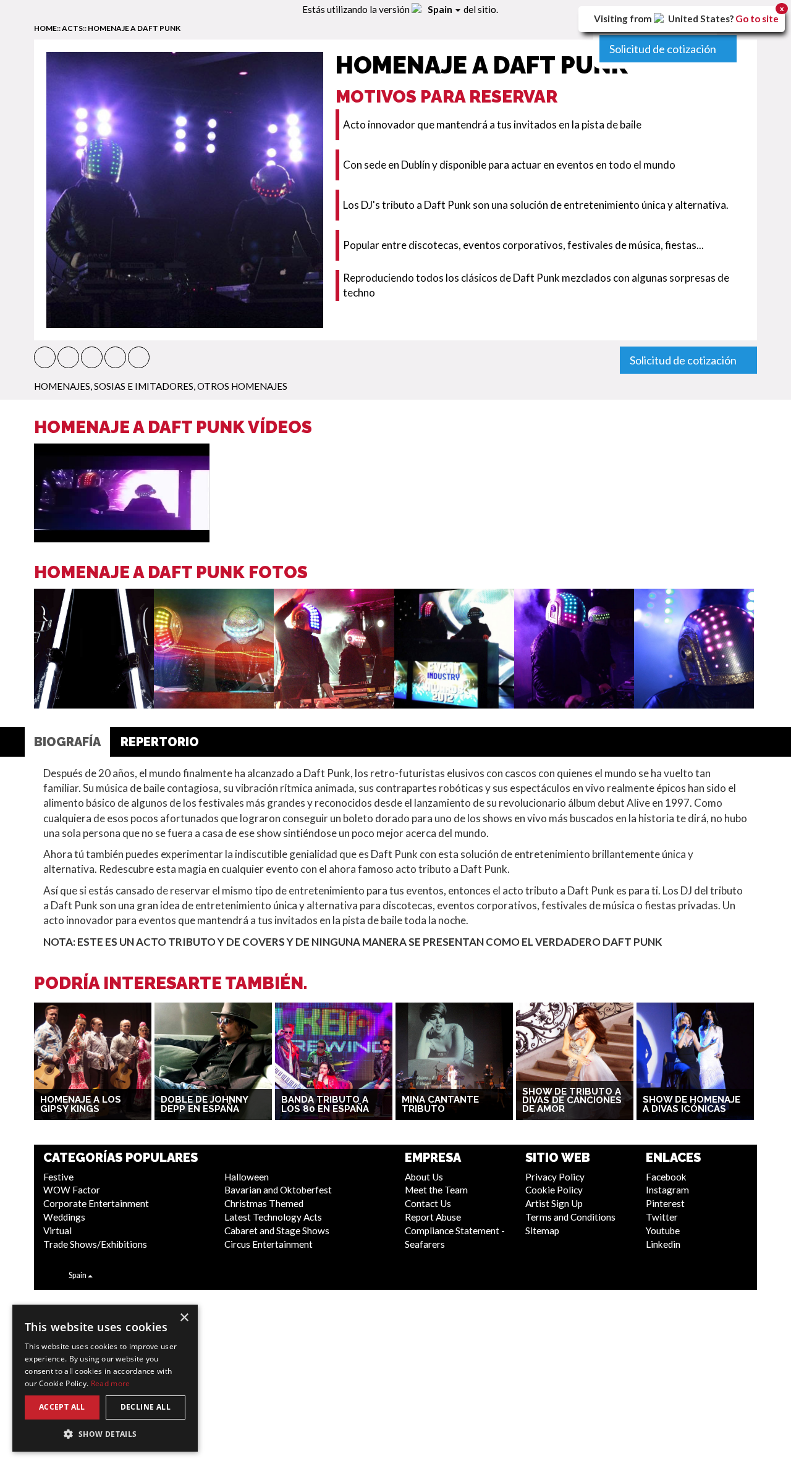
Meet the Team (436, 1189)
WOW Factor (71, 1189)
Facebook (666, 1176)
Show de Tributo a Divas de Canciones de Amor (572, 1100)
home (45, 28)
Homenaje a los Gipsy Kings (80, 1104)
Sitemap (542, 1230)
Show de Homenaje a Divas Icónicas (691, 1104)
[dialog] (105, 1378)
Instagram (667, 1189)
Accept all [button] (62, 1407)
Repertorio (160, 741)
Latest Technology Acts (273, 1216)
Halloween (246, 1176)
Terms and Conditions (570, 1216)
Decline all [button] (146, 1407)
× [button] (183, 1318)
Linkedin (663, 1244)
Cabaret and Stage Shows (276, 1230)
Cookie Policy (554, 1189)
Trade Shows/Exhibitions (95, 1244)
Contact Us (428, 1203)
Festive (58, 1176)
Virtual (57, 1230)
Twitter (662, 1216)
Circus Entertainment (268, 1244)
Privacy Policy (555, 1176)
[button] (45, 357)
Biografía (67, 741)
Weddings (64, 1216)
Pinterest (665, 1203)
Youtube (663, 1230)
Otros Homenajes (242, 386)
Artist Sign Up (554, 1203)
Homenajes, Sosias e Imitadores (113, 386)
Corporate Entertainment (96, 1203)
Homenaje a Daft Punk (134, 28)
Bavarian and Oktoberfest (278, 1189)
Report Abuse (433, 1216)
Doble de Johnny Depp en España (204, 1104)
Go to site (757, 18)
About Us (424, 1176)
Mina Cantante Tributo (440, 1104)
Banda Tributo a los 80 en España (325, 1104)
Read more (110, 1383)
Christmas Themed (263, 1203)
